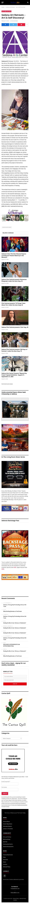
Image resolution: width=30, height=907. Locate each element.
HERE (15, 567)
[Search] (27, 2)
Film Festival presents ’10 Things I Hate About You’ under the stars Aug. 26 (13, 304)
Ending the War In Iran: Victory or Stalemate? (14, 623)
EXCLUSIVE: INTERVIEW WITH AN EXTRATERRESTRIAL (11, 645)
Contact (5, 864)
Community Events (8, 844)
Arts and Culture (6, 11)
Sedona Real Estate (8, 854)
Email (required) (6, 781)
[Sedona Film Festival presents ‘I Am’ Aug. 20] (15, 317)
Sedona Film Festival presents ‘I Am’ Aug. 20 (15, 327)
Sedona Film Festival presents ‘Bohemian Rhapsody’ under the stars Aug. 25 (14, 280)
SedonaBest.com (15, 892)
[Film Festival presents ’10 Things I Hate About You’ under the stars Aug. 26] (15, 293)
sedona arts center (6, 227)
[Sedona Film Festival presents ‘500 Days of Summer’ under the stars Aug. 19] (15, 339)
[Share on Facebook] (5, 24)
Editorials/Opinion (7, 826)
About (4, 862)
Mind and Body (6, 839)
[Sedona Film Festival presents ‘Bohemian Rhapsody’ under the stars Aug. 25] (15, 269)
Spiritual (5, 841)
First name (4, 787)
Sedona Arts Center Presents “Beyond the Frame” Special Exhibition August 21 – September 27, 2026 (14, 375)
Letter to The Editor (8, 828)
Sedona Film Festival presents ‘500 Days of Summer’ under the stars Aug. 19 (14, 350)
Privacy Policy (16, 898)
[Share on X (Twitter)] (13, 24)
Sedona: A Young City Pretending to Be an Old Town (14, 605)
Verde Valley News (7, 824)
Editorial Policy (6, 866)
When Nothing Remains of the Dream (12, 611)
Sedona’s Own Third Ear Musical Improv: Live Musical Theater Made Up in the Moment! (14, 255)
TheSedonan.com (15, 888)
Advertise (5, 859)
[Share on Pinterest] (21, 24)
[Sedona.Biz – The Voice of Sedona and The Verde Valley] (15, 2)
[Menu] (3, 2)
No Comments (15, 20)
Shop (4, 857)
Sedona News (6, 821)
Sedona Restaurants (8, 846)
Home (3, 7)
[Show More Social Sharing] (27, 24)
